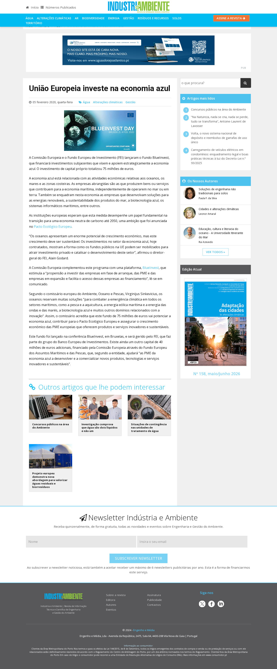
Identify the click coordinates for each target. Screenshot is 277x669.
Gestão (128, 18)
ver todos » (215, 252)
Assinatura (154, 595)
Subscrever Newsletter (138, 558)
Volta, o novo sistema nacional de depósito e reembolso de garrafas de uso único (219, 137)
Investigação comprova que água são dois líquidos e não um (99, 427)
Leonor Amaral (207, 214)
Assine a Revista (230, 18)
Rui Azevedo (206, 242)
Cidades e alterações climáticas (219, 209)
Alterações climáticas (54, 18)
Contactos (154, 605)
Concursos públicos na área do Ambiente (50, 426)
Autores (111, 605)
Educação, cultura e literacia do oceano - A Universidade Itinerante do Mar (221, 233)
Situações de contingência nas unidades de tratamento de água (149, 427)
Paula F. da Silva (208, 198)
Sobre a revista (116, 595)
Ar (76, 18)
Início (34, 7)
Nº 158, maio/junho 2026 (216, 373)
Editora (110, 600)
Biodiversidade (93, 18)
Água (29, 18)
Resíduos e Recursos (153, 18)
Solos (176, 18)
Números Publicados (60, 7)
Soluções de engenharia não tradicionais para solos (217, 191)
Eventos (111, 609)
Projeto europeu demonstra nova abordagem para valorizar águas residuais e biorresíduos (50, 480)
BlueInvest (151, 267)
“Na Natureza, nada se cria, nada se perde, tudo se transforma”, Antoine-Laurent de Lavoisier (219, 121)
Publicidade (154, 600)
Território (34, 23)
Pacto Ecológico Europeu (53, 226)
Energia (113, 18)
